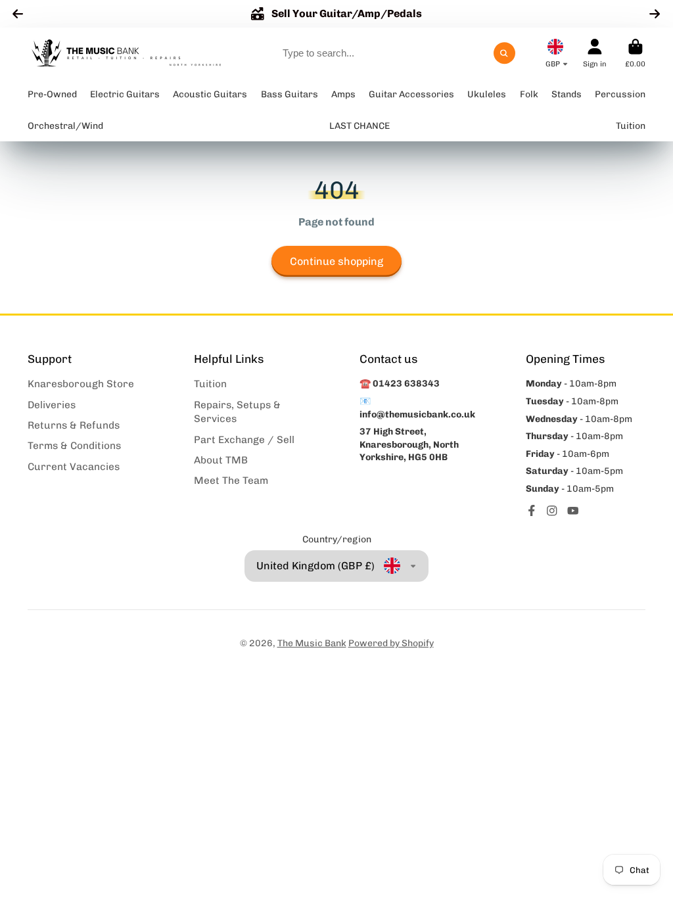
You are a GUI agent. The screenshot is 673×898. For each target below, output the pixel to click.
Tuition (210, 384)
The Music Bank (311, 643)
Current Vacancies (74, 467)
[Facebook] (532, 511)
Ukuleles (486, 94)
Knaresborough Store (81, 384)
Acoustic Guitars (210, 94)
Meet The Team (231, 480)
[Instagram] (552, 511)
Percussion (620, 94)
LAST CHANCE (359, 125)
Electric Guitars (125, 94)
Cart (635, 53)
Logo (126, 53)
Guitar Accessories (411, 94)
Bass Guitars (289, 94)
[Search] (505, 53)
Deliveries (52, 405)
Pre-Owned (52, 94)
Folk (529, 94)
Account (595, 53)
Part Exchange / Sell (244, 440)
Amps (343, 94)
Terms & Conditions (74, 446)
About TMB (221, 460)
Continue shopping (336, 261)
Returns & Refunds (74, 425)
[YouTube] (573, 511)
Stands (566, 94)
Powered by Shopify (391, 643)
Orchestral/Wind (65, 125)
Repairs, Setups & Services (237, 412)
